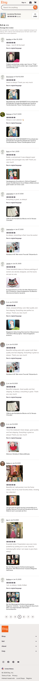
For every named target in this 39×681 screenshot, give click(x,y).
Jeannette (9, 194)
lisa (7, 520)
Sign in (24, 2)
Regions (29, 678)
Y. (6, 302)
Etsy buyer (9, 76)
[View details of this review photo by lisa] (14, 530)
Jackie (8, 263)
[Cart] (35, 2)
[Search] (35, 7)
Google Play (24, 657)
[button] (7, 669)
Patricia (8, 114)
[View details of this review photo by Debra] (14, 473)
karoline (8, 39)
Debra (8, 463)
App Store (9, 657)
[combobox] (17, 7)
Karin (8, 151)
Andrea (8, 579)
